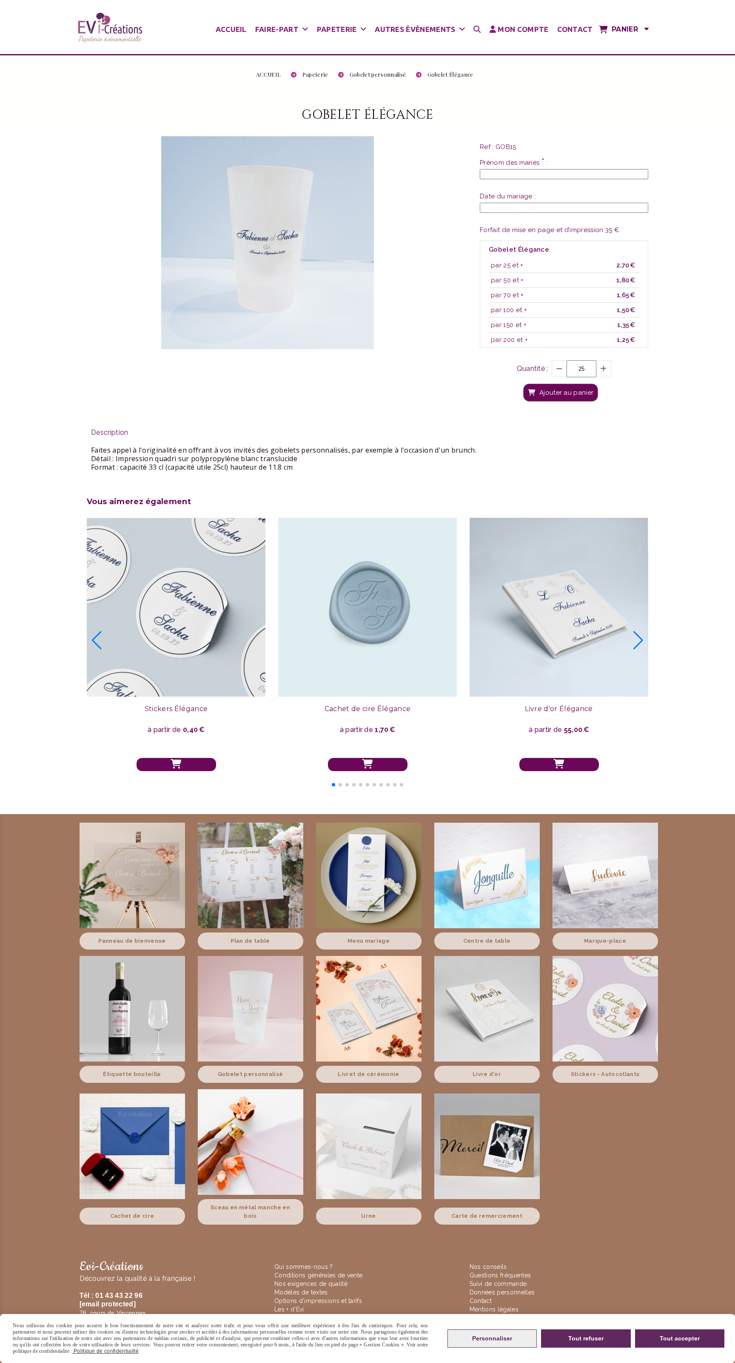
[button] (333, 784)
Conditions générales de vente (318, 1275)
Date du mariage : (508, 196)
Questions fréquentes (500, 1275)
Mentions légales (494, 1309)
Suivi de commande (498, 1283)
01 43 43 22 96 (118, 1295)
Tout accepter (680, 1338)
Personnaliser (492, 1338)
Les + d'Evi (290, 1309)
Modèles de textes (301, 1292)
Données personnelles (502, 1292)
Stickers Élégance (176, 709)
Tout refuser (586, 1338)
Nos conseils (488, 1266)
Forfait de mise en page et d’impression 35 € (549, 230)
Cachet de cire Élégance (367, 709)
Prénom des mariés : (514, 162)
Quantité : (532, 368)
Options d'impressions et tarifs (318, 1300)
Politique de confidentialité (105, 1351)
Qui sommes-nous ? (304, 1266)
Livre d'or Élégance (559, 709)
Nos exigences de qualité (311, 1283)
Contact (481, 1300)
